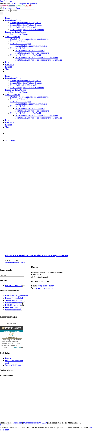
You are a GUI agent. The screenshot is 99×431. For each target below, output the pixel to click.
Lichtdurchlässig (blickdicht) (16, 296)
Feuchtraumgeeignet (13, 303)
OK (90, 427)
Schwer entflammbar (13, 300)
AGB (44, 423)
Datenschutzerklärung (32, 423)
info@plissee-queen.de (47, 286)
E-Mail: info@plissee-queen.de (24, 3)
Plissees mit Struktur (13, 286)
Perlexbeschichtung (13, 307)
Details (22, 263)
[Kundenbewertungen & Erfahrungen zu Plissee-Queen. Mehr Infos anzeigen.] (11, 348)
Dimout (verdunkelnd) (14, 298)
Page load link (6, 425)
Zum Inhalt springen (8, 1)
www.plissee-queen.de (45, 288)
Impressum (17, 423)
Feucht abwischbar (12, 310)
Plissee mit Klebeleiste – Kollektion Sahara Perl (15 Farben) (36, 255)
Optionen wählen (12, 263)
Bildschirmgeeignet (13, 305)
